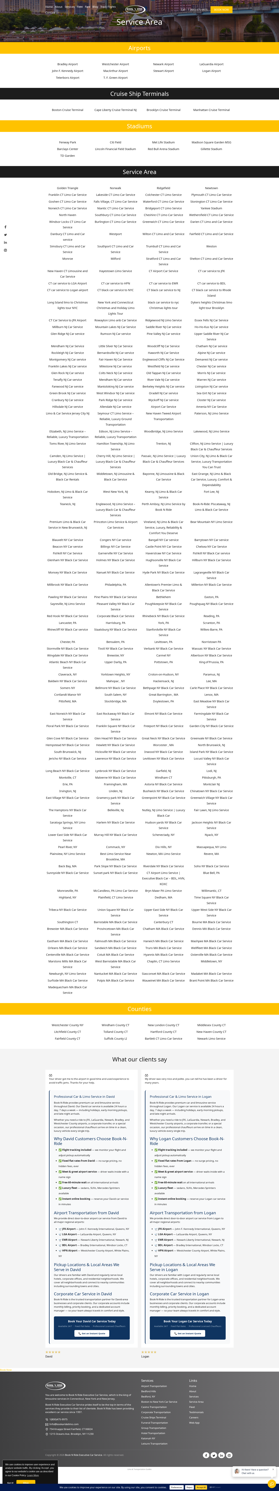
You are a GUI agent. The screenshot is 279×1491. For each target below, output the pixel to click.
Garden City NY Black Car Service (211, 726)
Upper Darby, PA (115, 662)
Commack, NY (115, 847)
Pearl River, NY (67, 847)
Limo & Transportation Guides (139, 1469)
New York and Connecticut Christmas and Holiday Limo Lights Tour (116, 308)
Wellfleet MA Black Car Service (211, 948)
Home (192, 1386)
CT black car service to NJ (163, 290)
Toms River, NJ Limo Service (67, 444)
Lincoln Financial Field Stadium (115, 149)
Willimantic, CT (211, 891)
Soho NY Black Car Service (211, 866)
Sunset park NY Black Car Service (115, 873)
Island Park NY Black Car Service (211, 752)
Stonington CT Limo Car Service (211, 202)
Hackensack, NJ (163, 681)
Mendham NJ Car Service (67, 346)
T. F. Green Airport (115, 78)
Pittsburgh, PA (211, 777)
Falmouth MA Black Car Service (115, 941)
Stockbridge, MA (115, 701)
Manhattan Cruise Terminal (211, 110)
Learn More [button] (33, 1475)
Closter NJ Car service (211, 400)
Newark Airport (163, 64)
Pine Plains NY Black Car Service (115, 597)
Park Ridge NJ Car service (115, 400)
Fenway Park (67, 142)
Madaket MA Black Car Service (211, 974)
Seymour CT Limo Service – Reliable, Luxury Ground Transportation (116, 418)
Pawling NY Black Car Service (67, 597)
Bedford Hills (148, 1391)
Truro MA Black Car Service (163, 948)
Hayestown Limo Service (115, 271)
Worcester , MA (163, 745)
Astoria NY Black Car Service (163, 784)
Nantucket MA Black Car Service (115, 974)
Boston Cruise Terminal (67, 110)
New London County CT (163, 1025)
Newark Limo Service (211, 1039)
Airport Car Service (163, 407)
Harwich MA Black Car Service (163, 941)
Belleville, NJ (116, 810)
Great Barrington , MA (163, 695)
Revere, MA (211, 854)
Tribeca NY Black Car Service (68, 910)
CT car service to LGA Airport (67, 283)
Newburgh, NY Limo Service (67, 974)
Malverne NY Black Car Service (115, 777)
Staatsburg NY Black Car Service (115, 629)
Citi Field (115, 142)
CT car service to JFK (211, 271)
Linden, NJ (115, 791)
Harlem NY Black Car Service (115, 822)
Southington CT (67, 922)
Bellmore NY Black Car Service (115, 688)
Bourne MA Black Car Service (211, 922)
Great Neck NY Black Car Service (163, 738)
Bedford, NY (148, 1396)
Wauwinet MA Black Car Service (163, 980)
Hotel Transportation (153, 1433)
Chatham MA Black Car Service (163, 929)
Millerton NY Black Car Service (211, 585)
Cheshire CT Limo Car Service (163, 215)
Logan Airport (211, 71)
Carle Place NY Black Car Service (211, 688)
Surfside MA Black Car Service (68, 980)
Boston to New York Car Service (159, 1401)
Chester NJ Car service (211, 366)
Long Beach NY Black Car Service (68, 771)
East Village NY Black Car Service (67, 798)
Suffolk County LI (115, 1039)
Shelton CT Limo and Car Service (211, 259)
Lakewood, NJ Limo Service (211, 431)
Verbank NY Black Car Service (163, 648)
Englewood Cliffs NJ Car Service (163, 359)
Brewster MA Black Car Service (67, 929)
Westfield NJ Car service (163, 366)
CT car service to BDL (211, 283)
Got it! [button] (10, 1483)
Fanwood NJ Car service (67, 386)
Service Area (196, 1401)
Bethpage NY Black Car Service (163, 688)
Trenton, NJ (163, 444)
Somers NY (67, 688)
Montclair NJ (211, 784)
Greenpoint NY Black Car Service (163, 798)
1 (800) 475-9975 (198, 9)
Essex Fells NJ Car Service (211, 320)
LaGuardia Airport (211, 64)
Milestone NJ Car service (115, 366)
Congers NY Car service (115, 540)
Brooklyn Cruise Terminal (163, 110)
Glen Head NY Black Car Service (115, 738)
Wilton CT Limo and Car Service (163, 234)
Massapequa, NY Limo (211, 847)
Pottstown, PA (163, 662)
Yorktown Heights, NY (115, 674)
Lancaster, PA (67, 623)
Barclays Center (67, 149)
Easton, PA (211, 597)
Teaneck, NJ (67, 504)
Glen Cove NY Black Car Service (67, 738)
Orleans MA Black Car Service (67, 948)
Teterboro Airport (67, 78)
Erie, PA (68, 784)
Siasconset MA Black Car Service (163, 974)
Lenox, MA (211, 695)
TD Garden (67, 156)
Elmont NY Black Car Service (163, 714)
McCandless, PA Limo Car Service (115, 891)
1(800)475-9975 (58, 1419)
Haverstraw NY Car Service (163, 553)
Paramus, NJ (211, 674)
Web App (194, 1422)
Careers (193, 1417)
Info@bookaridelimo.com (64, 1424)
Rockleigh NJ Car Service (67, 353)
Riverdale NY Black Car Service (163, 866)
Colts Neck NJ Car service (115, 373)
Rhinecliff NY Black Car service (67, 629)
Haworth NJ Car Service (163, 353)
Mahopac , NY (115, 681)
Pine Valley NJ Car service (163, 334)
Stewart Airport (163, 71)
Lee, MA (211, 681)
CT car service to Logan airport (67, 290)
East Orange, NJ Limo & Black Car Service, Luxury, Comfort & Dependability (211, 479)
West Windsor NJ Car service (115, 393)
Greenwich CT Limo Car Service (163, 222)
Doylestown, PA (163, 701)
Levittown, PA (163, 642)
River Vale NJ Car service (163, 380)
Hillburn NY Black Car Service (211, 560)
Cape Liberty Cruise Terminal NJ (115, 110)
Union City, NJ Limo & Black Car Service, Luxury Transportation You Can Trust (211, 461)
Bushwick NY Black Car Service (163, 791)
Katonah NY (148, 1438)
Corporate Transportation (156, 1412)
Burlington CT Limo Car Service (115, 222)
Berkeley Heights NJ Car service (164, 386)
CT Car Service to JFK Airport (67, 320)
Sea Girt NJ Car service (211, 393)
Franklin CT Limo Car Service (68, 195)
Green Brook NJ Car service (67, 393)
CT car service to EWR (163, 283)
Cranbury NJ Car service (67, 400)
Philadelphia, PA (115, 585)
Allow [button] (26, 1483)
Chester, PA (67, 642)
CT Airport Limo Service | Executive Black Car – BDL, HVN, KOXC (163, 878)
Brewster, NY (115, 655)
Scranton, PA (211, 623)
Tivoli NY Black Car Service (115, 648)
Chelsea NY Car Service (211, 547)
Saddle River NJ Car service (163, 327)
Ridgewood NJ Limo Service (163, 320)
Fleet (192, 1407)
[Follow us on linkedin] (5, 242)
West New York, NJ (115, 492)
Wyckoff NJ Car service (163, 400)
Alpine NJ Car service (211, 353)
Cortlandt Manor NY (67, 695)
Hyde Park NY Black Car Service (164, 572)
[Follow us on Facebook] (5, 227)
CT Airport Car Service (163, 271)
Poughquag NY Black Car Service (211, 604)
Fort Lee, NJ (211, 492)
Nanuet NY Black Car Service (115, 572)
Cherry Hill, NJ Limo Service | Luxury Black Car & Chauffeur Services (115, 461)
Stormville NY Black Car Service (67, 648)
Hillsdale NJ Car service (67, 407)
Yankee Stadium (211, 208)
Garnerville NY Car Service (115, 553)
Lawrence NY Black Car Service (115, 758)
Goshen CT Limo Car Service (67, 202)
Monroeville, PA (67, 891)
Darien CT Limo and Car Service (211, 222)
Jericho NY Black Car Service (67, 758)
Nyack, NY (211, 835)
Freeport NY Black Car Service (163, 726)
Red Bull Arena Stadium (163, 149)
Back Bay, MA (68, 866)
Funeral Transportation (154, 1422)
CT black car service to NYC (115, 290)
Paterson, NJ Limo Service (211, 413)
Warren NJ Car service (211, 380)
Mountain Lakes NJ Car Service (115, 327)
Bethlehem (163, 597)
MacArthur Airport (115, 71)
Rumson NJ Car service (115, 334)
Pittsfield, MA (67, 701)
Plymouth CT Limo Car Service (211, 195)
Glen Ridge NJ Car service (67, 334)
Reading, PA (211, 616)
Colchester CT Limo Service (163, 195)
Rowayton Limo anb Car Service (115, 320)
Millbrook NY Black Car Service (67, 585)
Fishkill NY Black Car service (211, 553)
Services (194, 1396)
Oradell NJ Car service (163, 393)
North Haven (67, 215)
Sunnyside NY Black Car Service (68, 873)
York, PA (163, 623)
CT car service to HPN (115, 283)
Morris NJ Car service (211, 373)
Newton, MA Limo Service (163, 854)
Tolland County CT (115, 1032)
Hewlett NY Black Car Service (115, 745)
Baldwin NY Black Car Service (67, 681)
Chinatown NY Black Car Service (211, 791)
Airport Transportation (154, 1386)
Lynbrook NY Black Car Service (115, 771)
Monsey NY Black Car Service (67, 572)
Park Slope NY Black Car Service (115, 866)
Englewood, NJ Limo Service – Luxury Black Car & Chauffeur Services (115, 509)
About (192, 1391)
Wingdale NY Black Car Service (67, 655)
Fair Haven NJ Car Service (115, 359)
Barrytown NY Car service (211, 540)
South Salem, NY (115, 695)
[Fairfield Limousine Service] (135, 9)
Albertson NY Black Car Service (211, 655)
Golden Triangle (67, 188)
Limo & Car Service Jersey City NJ (67, 413)
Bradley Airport (67, 64)
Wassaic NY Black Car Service (211, 648)
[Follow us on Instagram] (5, 250)
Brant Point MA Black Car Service (211, 980)
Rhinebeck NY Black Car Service (163, 616)
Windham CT (163, 777)
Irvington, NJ (67, 791)
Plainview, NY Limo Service (67, 854)
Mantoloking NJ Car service (116, 386)
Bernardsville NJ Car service (115, 353)
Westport (115, 234)
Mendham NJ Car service (115, 380)
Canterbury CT (163, 922)
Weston (211, 246)
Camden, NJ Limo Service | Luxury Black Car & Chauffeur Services (67, 461)
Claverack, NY (67, 674)
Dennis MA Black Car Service (211, 929)
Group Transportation (153, 1428)
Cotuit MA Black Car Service (115, 955)
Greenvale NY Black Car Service (211, 738)
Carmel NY (163, 655)
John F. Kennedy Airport (67, 71)
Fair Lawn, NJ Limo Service (211, 810)
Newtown (211, 188)
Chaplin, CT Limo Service (163, 961)
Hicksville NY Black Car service (115, 752)
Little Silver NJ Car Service (116, 346)
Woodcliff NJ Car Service (163, 346)
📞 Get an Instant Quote (91, 1333)
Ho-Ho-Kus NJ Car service (211, 327)
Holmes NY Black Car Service (115, 560)
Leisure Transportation (154, 1443)
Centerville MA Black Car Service (67, 955)
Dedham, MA (163, 897)
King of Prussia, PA (211, 662)
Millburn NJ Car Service (67, 327)
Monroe (67, 259)
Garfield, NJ (163, 771)
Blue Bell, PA (211, 873)
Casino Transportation (154, 1407)
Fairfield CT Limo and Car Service (211, 234)
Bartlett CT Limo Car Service (163, 1039)
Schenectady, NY (163, 835)
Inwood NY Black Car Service (163, 752)
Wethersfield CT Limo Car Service (211, 215)
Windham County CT (115, 1025)
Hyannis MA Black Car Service (163, 955)
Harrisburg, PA (115, 623)
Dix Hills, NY (163, 847)
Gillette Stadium (211, 149)
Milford (115, 259)
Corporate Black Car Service (115, 616)
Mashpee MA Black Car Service (211, 941)
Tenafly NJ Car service (67, 380)
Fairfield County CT (67, 1039)
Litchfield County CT (67, 1032)
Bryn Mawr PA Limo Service (163, 891)
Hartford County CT (163, 1032)
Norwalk (115, 188)
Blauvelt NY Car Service (67, 540)
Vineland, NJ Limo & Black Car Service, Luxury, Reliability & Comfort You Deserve (163, 527)
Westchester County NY (67, 1025)
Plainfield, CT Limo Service (115, 897)
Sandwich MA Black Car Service (115, 948)
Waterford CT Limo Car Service (163, 202)
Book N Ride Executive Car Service (83, 1455)
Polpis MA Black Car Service (115, 980)
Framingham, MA (115, 784)
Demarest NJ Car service (211, 359)
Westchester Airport (115, 64)
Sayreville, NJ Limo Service (67, 604)
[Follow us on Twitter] (5, 234)
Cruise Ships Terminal (153, 1417)
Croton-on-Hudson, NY (163, 674)
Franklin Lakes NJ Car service (67, 366)
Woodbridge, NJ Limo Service (163, 431)
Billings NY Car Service (115, 547)
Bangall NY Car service (164, 540)
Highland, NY (67, 897)
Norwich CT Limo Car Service (67, 208)
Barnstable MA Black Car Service (115, 922)
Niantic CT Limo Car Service (115, 208)
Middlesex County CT (211, 1025)
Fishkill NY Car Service (67, 553)
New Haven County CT (211, 1032)
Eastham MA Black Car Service (67, 941)
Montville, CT (67, 777)
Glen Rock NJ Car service (67, 373)
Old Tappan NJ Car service (163, 373)
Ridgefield (163, 188)
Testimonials (196, 1412)
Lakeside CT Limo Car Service (115, 195)
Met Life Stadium (163, 142)
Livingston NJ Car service (211, 386)
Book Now (221, 9)
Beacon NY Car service (68, 547)
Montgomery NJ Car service (67, 359)
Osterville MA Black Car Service (211, 955)
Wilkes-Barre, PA (211, 629)
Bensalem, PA (115, 642)
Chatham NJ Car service (211, 346)
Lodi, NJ (211, 771)
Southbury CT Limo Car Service (115, 215)
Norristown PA (211, 642)
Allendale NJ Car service (115, 407)
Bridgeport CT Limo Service (163, 208)
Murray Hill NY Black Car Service (115, 835)
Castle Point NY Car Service (163, 547)
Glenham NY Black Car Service (67, 560)
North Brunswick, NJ (211, 745)
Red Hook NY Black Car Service (67, 616)
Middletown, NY (211, 961)
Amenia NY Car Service (211, 407)
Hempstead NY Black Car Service (68, 745)
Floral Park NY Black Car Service (67, 726)
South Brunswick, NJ (67, 752)
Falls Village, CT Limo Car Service (115, 202)
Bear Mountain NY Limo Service (211, 522)
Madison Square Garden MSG (211, 142)
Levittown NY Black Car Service (163, 758)
